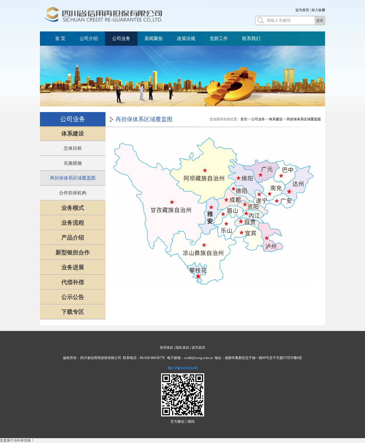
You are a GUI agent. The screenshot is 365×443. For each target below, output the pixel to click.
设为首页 (302, 10)
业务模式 (72, 208)
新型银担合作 (73, 252)
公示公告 (72, 297)
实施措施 (73, 163)
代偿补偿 (72, 282)
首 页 (60, 38)
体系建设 (72, 133)
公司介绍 (89, 38)
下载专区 (72, 312)
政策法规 (186, 38)
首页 (243, 119)
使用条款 (166, 348)
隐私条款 (182, 348)
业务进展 (72, 267)
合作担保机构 (72, 192)
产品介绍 (72, 237)
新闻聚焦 (154, 38)
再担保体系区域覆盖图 (73, 177)
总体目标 (73, 148)
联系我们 (251, 38)
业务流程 (72, 222)
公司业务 (121, 38)
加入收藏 (318, 10)
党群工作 (219, 38)
